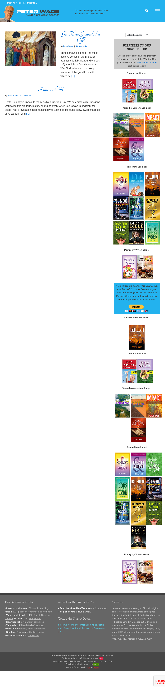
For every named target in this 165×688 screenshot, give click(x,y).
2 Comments (25, 95)
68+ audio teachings (39, 608)
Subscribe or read (147, 62)
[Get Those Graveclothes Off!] (30, 48)
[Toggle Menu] (158, 10)
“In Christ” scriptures (33, 622)
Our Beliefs (33, 635)
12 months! (101, 608)
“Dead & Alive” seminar (32, 625)
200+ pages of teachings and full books (32, 611)
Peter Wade (68, 46)
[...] (73, 76)
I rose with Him (52, 89)
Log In (96, 664)
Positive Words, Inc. (105, 655)
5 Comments (81, 46)
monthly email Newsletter (32, 628)
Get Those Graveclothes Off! (80, 37)
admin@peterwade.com (82, 664)
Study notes (35, 618)
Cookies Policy (36, 632)
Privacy (20, 632)
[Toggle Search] (146, 10)
